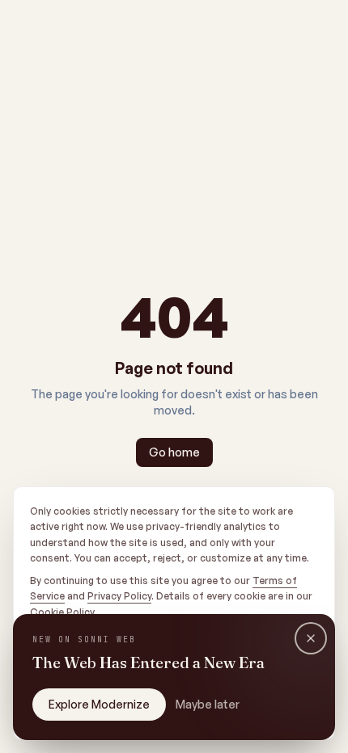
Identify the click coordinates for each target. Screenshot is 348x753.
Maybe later (208, 704)
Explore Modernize (99, 704)
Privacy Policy (119, 596)
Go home (174, 452)
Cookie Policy (62, 612)
